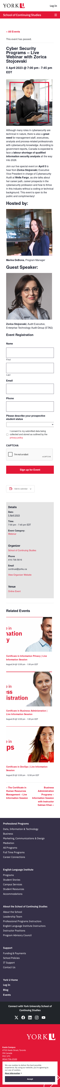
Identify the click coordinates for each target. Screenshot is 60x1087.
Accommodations (12, 893)
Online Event (14, 591)
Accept (30, 1079)
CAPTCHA (12, 445)
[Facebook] (23, 1017)
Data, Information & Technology (20, 829)
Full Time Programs (14, 852)
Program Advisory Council (17, 935)
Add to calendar (21, 489)
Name (9, 343)
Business (8, 833)
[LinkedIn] (30, 1017)
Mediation (8, 843)
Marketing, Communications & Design (24, 838)
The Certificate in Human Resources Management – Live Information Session (17, 793)
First (8, 359)
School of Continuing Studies (22, 15)
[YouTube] (43, 1017)
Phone (10, 398)
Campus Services (12, 884)
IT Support (9, 962)
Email (9, 380)
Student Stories (11, 879)
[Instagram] (37, 1017)
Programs (8, 875)
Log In (53, 5)
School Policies (11, 957)
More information (12, 1073)
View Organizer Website (20, 574)
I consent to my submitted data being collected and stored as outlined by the (28, 434)
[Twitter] (16, 1017)
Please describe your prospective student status (25, 417)
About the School (12, 911)
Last (8, 374)
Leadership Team (12, 916)
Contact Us (9, 967)
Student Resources (13, 889)
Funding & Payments (14, 953)
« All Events (13, 31)
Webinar (12, 533)
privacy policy (16, 437)
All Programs (10, 847)
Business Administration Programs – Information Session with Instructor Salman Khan (43, 796)
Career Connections (14, 857)
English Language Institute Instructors (24, 925)
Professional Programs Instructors (22, 921)
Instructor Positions (14, 930)
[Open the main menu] (56, 15)
